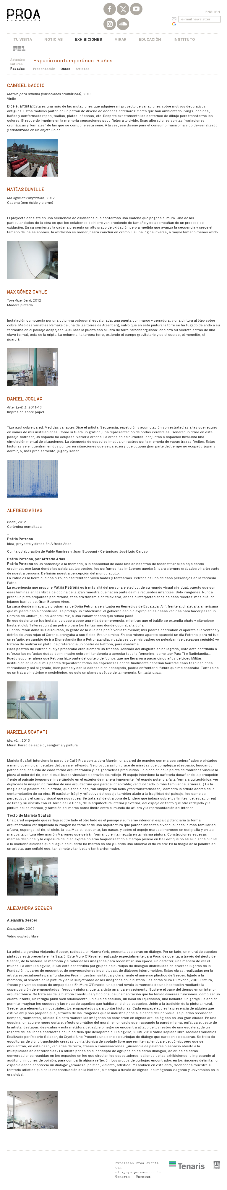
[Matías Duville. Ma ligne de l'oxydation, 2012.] (32, 260)
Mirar (120, 39)
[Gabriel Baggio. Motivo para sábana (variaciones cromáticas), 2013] (32, 158)
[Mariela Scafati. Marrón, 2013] (32, 876)
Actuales (17, 60)
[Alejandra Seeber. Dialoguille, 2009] (32, 1110)
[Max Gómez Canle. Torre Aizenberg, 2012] (32, 367)
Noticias (53, 39)
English (212, 12)
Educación (150, 39)
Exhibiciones (88, 39)
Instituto (184, 39)
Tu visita (22, 39)
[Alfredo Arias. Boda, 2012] (32, 700)
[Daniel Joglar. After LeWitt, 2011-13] (32, 479)
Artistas (83, 69)
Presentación (44, 69)
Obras (65, 69)
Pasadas (17, 68)
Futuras (16, 64)
